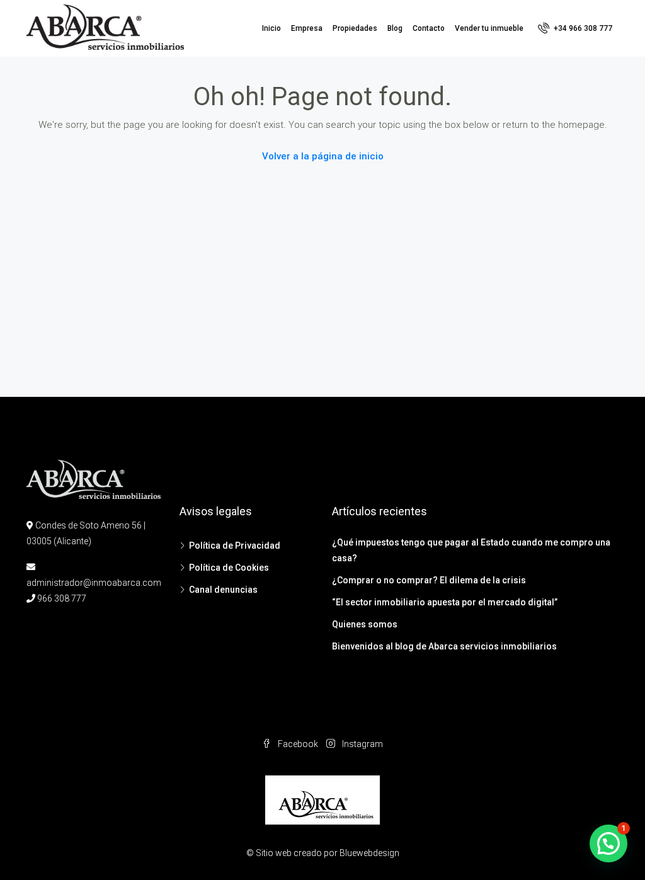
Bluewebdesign (369, 853)
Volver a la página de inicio (323, 156)
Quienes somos (364, 624)
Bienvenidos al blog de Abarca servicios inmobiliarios (444, 646)
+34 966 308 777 (582, 28)
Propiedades (355, 28)
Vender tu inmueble (489, 28)
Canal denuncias (223, 590)
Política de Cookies (229, 568)
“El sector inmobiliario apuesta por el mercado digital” (444, 602)
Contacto (429, 28)
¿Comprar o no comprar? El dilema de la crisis (429, 580)
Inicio (271, 28)
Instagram (361, 744)
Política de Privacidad (234, 545)
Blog (394, 28)
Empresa (306, 28)
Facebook (298, 744)
